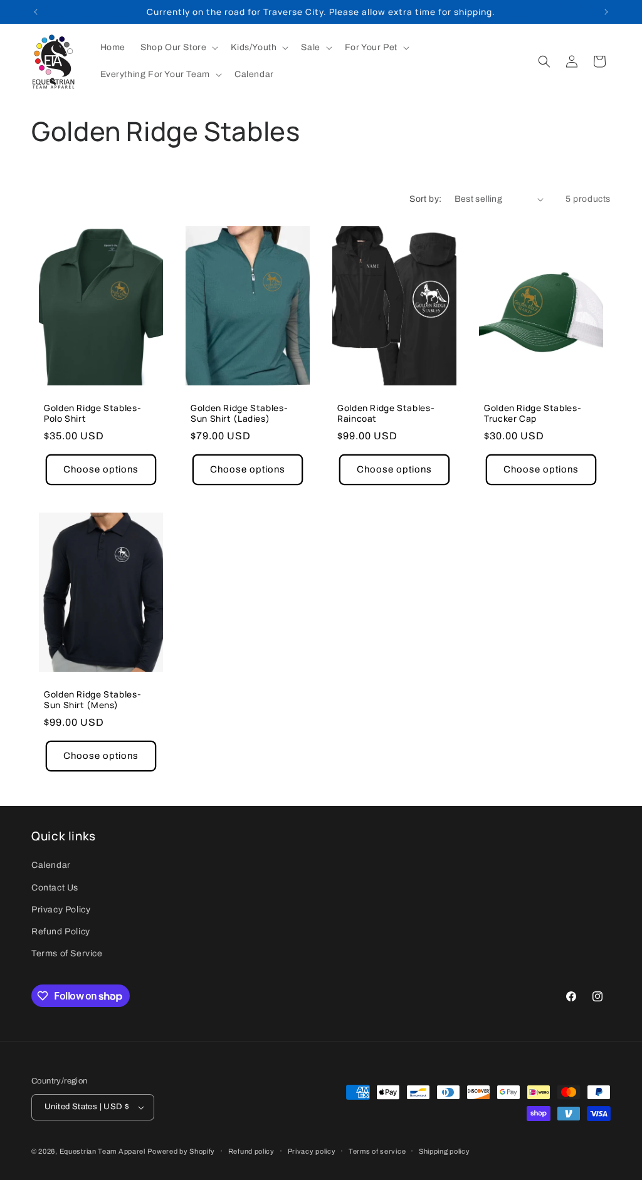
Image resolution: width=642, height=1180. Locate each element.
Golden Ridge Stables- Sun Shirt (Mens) (92, 699)
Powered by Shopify (181, 1151)
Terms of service (377, 1151)
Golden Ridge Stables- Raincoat (385, 413)
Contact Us (54, 887)
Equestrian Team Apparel (102, 1151)
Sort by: (425, 199)
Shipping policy (444, 1151)
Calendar (51, 865)
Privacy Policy (60, 909)
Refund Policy (60, 931)
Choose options (101, 469)
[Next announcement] (606, 12)
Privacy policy (312, 1151)
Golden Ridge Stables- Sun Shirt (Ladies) (239, 413)
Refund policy (251, 1151)
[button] (178, 47)
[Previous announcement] (36, 12)
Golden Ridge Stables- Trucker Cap (532, 413)
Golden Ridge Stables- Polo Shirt (92, 413)
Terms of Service (67, 953)
